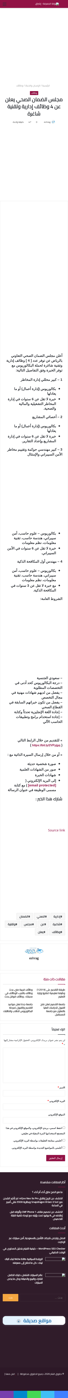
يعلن (41, 932)
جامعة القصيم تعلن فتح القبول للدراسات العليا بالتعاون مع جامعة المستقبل (52, 1009)
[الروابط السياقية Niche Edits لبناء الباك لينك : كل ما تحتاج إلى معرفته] (55, 1264)
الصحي (41, 916)
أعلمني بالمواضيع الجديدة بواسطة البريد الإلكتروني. (36, 1147)
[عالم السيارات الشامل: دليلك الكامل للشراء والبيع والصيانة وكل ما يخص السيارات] (55, 1280)
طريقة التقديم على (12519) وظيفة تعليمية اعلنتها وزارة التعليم (51, 993)
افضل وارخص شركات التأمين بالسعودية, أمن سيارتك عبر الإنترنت (37, 1240)
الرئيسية (46, 85)
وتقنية (11, 924)
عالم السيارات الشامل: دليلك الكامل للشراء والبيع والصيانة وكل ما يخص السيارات (25, 1279)
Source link (56, 830)
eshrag (47, 122)
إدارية (56, 916)
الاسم (61, 1087)
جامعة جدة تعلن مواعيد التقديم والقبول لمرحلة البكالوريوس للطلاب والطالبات (18, 1007)
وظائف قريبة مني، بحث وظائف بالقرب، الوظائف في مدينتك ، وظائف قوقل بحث (19, 993)
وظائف (19, 85)
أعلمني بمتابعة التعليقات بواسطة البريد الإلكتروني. (37, 1140)
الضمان (23, 916)
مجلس (28, 924)
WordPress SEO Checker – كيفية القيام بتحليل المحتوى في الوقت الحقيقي (34, 1250)
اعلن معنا (10, 1374)
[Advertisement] (34, 45)
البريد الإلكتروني (56, 1101)
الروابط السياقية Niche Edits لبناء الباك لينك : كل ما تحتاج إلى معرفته (24, 1261)
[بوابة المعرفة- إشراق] (47, 4)
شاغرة (56, 924)
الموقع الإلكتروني (56, 1114)
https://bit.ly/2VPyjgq (46, 745)
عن (42, 924)
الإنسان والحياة (32, 85)
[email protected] (42, 785)
